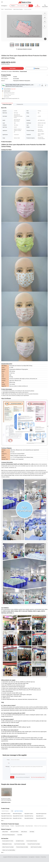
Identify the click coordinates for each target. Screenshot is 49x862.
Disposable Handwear (28, 818)
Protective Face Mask (27, 9)
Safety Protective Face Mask (8, 847)
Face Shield (19, 834)
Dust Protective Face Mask (19, 844)
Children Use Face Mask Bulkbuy (8, 850)
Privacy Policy (43, 856)
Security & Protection (8, 9)
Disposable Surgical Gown (41, 813)
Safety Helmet (5, 831)
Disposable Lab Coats (17, 818)
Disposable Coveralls (28, 813)
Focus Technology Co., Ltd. (16, 856)
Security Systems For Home (7, 840)
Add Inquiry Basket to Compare (25, 49)
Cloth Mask (32, 831)
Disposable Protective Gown (6, 815)
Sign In (3, 98)
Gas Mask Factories (20, 840)
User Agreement (31, 856)
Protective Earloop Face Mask (22, 847)
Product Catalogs (19, 811)
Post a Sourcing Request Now (38, 777)
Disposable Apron (39, 815)
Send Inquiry (13, 68)
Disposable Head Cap (28, 815)
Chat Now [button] (37, 68)
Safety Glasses (24, 831)
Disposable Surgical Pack (41, 818)
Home (2, 9)
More (2, 852)
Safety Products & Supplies (18, 9)
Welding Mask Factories (7, 844)
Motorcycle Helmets (14, 831)
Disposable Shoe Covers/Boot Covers (20, 815)
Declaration (38, 856)
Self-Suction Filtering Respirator (8, 834)
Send (12, 777)
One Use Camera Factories (31, 840)
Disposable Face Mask (5, 813)
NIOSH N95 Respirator (17, 813)
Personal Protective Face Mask (34, 844)
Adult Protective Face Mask (36, 847)
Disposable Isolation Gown (6, 818)
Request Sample (23, 71)
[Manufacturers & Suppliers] (24, 2)
